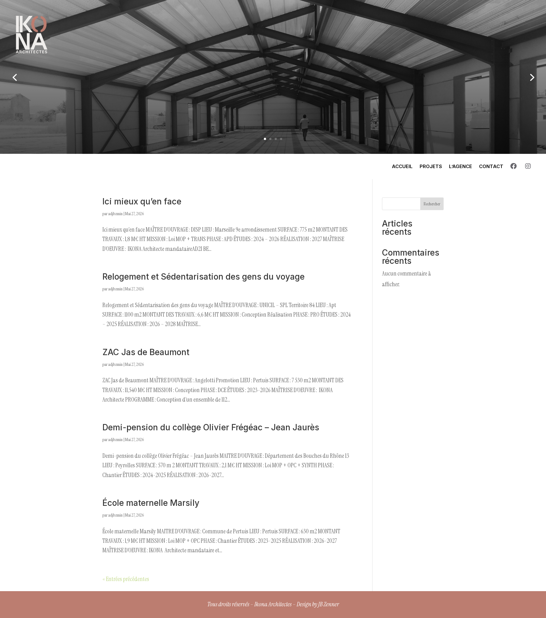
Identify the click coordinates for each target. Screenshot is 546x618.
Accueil (402, 166)
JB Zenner (328, 604)
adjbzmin (115, 213)
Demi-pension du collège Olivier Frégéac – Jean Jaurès (210, 427)
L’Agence (460, 166)
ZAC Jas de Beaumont (145, 352)
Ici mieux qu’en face (141, 201)
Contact (491, 166)
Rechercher (432, 204)
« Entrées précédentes (125, 579)
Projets (431, 166)
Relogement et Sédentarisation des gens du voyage (203, 277)
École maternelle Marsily (150, 503)
